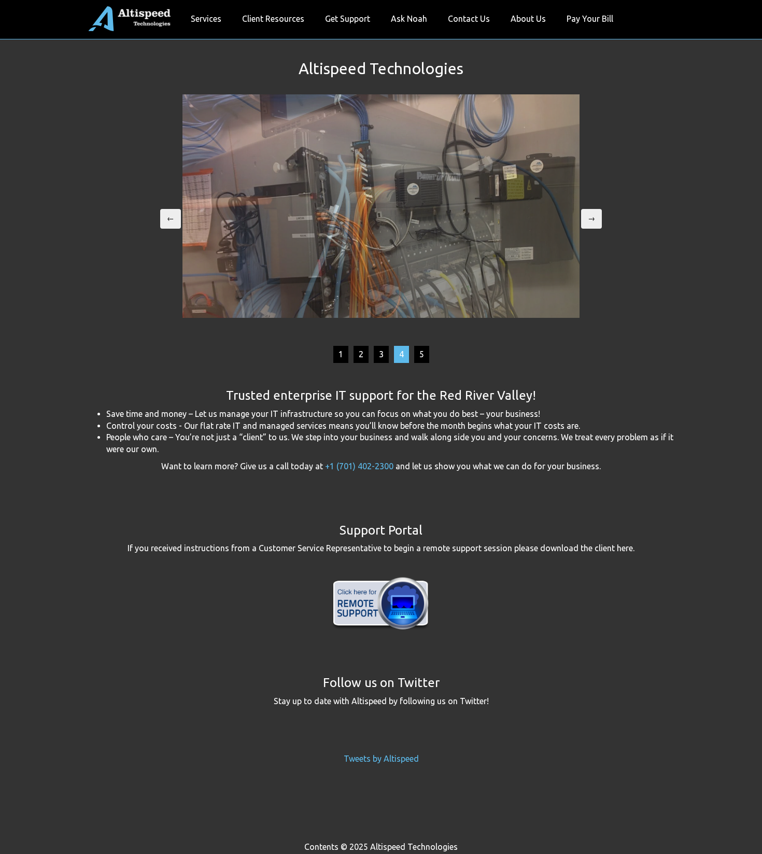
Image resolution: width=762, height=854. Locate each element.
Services (206, 18)
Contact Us (469, 18)
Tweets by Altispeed (381, 758)
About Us (528, 18)
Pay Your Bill (590, 18)
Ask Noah (409, 18)
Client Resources (273, 18)
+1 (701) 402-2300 (359, 466)
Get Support (347, 18)
